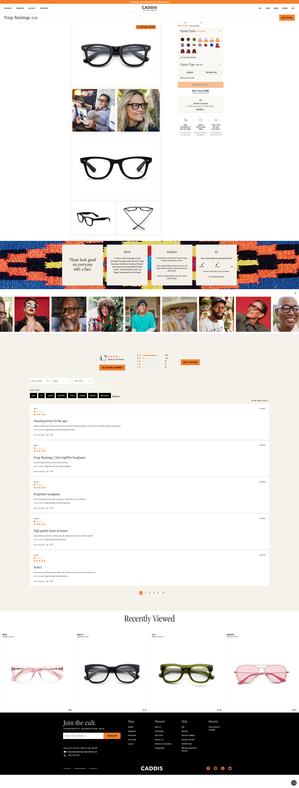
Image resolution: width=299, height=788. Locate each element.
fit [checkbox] (41, 395)
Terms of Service (93, 768)
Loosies (130, 743)
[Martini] (194, 45)
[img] (179, 25)
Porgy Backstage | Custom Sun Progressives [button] (57, 503)
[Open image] (154, 81)
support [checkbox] (61, 395)
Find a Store (159, 735)
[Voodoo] (217, 45)
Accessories (132, 739)
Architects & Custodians (163, 743)
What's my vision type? (187, 78)
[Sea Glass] (188, 45)
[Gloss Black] (182, 39)
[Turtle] (188, 39)
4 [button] (153, 593)
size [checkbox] (33, 395)
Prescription (132, 735)
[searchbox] (40, 381)
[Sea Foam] (211, 39)
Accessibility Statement (80, 768)
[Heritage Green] (194, 39)
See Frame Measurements (188, 57)
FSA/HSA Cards (187, 743)
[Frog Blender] (182, 45)
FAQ (183, 727)
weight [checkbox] (93, 395)
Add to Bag (287, 17)
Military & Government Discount (189, 749)
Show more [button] (115, 396)
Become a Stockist (188, 739)
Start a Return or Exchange (214, 728)
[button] (153, 355)
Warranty (185, 731)
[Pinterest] (215, 768)
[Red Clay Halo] (182, 50)
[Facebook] (208, 768)
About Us (158, 727)
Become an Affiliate (188, 735)
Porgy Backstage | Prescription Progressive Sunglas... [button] (60, 429)
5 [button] (158, 593)
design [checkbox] (82, 395)
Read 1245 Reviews (194, 25)
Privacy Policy (67, 768)
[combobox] (61, 381)
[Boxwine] (194, 50)
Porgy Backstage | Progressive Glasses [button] (56, 576)
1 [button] (140, 593)
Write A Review (190, 362)
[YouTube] (230, 768)
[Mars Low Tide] (200, 39)
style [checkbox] (72, 395)
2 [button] (145, 593)
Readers (130, 727)
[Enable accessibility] (294, 783)
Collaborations (160, 748)
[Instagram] (222, 768)
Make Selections (201, 84)
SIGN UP (112, 736)
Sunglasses (132, 731)
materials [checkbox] (105, 395)
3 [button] (149, 593)
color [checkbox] (50, 395)
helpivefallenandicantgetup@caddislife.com (82, 751)
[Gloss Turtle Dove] (188, 50)
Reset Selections (200, 91)
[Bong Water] (217, 39)
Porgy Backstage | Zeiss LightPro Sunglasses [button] (58, 466)
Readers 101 (159, 739)
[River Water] (206, 39)
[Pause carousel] (295, 293)
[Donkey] (200, 45)
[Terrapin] (206, 45)
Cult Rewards (159, 731)
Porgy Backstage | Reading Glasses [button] (55, 539)
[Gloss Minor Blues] (211, 45)
